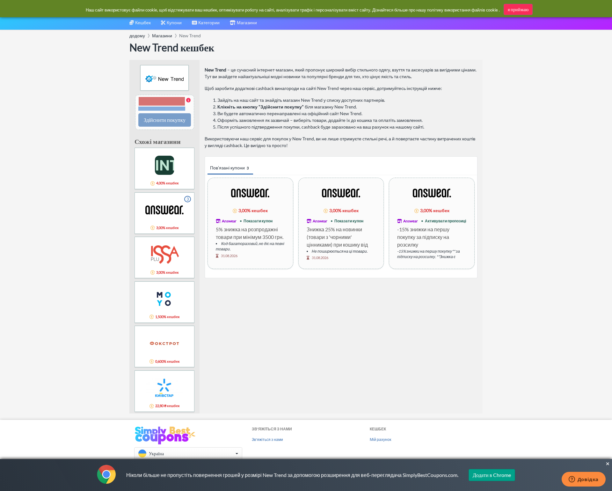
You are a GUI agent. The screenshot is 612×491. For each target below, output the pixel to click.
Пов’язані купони (229, 167)
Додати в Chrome (492, 475)
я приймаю (518, 9)
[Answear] (250, 192)
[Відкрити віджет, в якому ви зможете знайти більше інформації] (583, 480)
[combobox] (206, 25)
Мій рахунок (380, 439)
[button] (164, 104)
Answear (229, 221)
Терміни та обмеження (162, 109)
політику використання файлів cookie (462, 9)
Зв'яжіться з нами (267, 439)
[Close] (607, 464)
